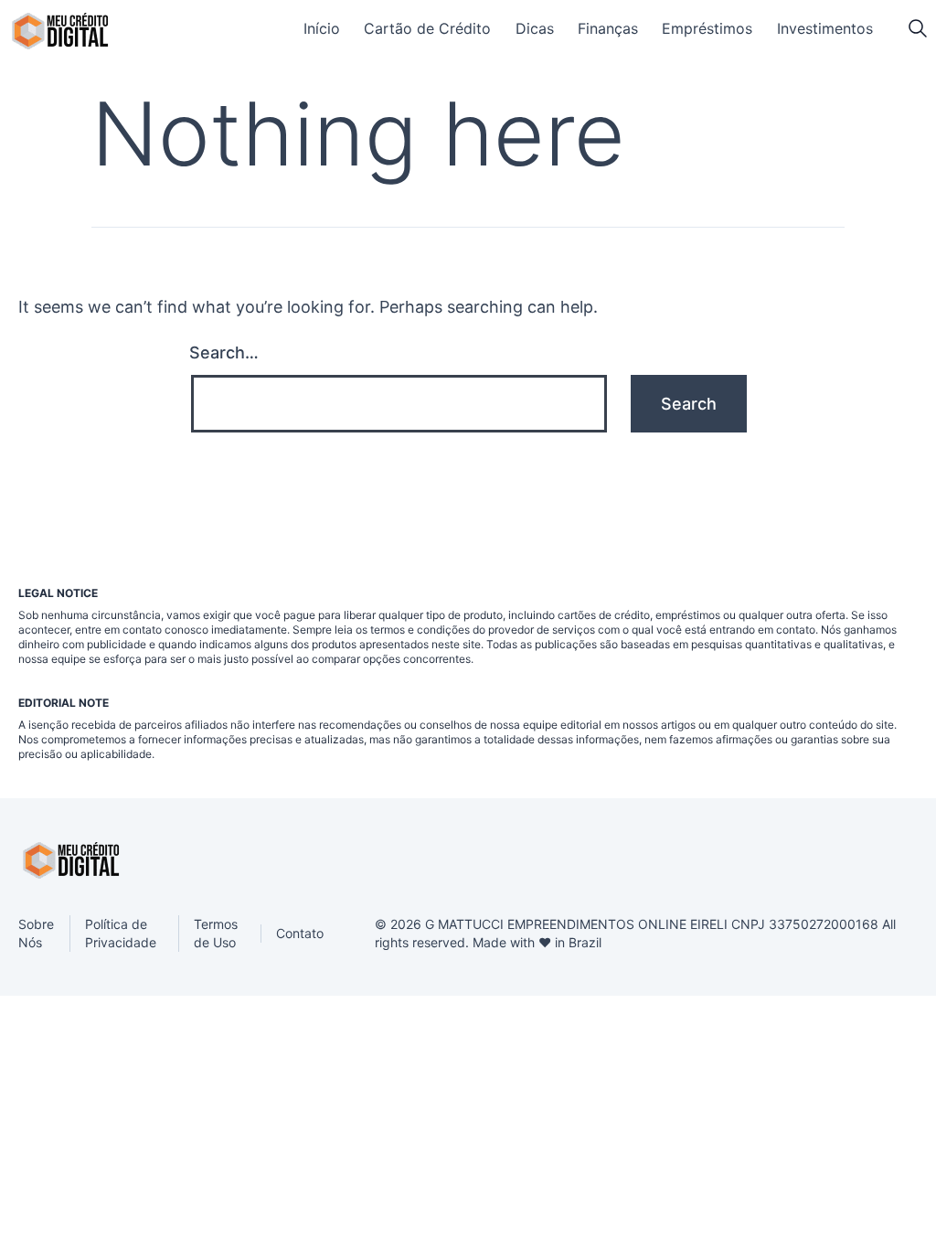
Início (321, 28)
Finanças (608, 28)
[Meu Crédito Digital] (59, 31)
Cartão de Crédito (427, 28)
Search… (224, 352)
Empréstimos (707, 28)
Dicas (535, 28)
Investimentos (825, 28)
